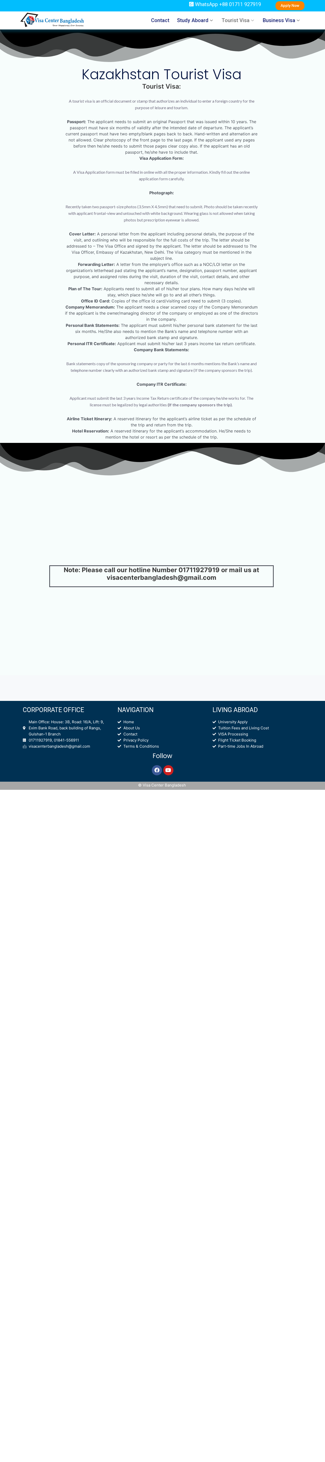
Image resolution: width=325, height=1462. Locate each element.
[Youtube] (168, 770)
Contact (160, 20)
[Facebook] (157, 770)
